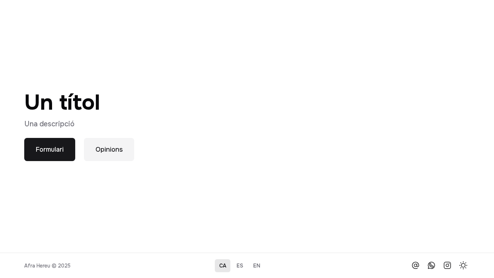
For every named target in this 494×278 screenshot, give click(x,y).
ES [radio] (240, 265)
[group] (240, 265)
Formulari (50, 149)
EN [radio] (256, 265)
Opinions (109, 149)
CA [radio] (222, 265)
